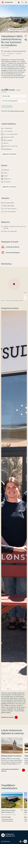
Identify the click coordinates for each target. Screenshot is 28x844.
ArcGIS (2, 300)
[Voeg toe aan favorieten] (25, 36)
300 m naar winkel (9, 205)
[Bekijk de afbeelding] (14, 19)
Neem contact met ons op (17, 111)
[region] (14, 284)
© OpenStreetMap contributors (17, 300)
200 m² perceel (8, 140)
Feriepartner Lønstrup (7, 717)
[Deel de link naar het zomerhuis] (25, 39)
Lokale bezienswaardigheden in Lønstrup (10, 770)
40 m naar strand (9, 202)
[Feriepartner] (7, 2)
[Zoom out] (25, 298)
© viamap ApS (8, 300)
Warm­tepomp (8, 149)
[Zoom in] (25, 296)
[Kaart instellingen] (25, 292)
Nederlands (6, 841)
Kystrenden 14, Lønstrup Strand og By (15, 51)
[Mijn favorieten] (22, 2)
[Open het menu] (25, 2)
